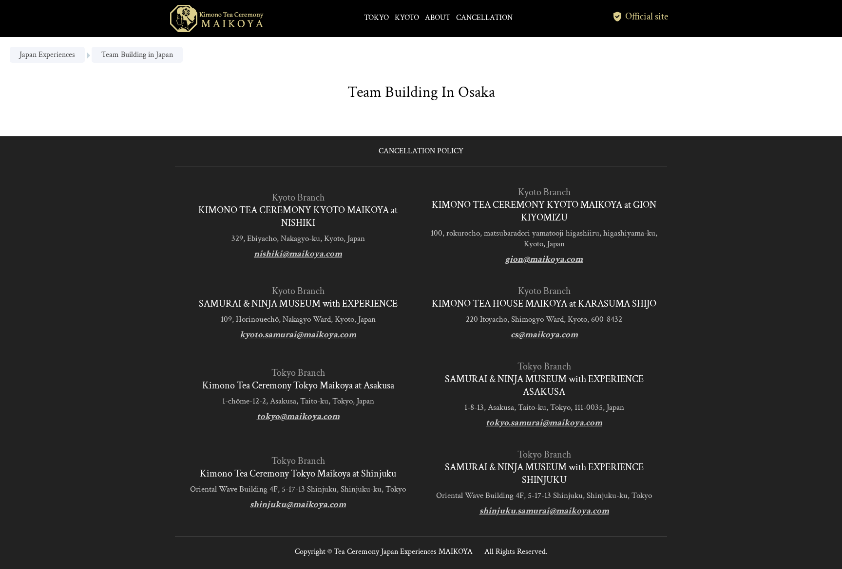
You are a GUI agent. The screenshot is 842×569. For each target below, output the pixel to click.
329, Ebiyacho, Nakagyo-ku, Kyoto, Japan (298, 238)
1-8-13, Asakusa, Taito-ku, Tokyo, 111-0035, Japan (544, 407)
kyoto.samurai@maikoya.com (298, 335)
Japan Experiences (47, 55)
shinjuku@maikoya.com (298, 504)
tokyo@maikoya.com (298, 416)
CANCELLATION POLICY (421, 151)
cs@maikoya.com (544, 335)
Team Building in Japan (137, 55)
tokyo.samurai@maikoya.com (544, 423)
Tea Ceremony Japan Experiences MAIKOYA (403, 552)
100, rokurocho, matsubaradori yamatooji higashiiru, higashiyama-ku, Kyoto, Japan (544, 238)
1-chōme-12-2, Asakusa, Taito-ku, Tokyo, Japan (298, 401)
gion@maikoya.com (544, 259)
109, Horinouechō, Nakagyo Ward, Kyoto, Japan (298, 319)
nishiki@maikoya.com (298, 254)
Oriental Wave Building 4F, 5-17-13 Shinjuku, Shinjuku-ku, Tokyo (298, 489)
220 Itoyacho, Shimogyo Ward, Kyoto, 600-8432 (544, 319)
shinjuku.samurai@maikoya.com (544, 511)
